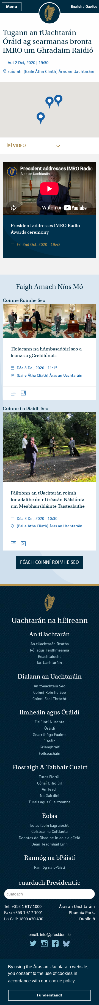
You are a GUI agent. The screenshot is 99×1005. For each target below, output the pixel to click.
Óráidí (49, 728)
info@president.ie (55, 934)
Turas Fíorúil (50, 776)
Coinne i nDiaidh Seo (25, 408)
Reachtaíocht (49, 656)
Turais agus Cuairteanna (49, 801)
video (16, 145)
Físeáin (49, 740)
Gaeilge (91, 6)
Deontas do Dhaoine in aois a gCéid (49, 837)
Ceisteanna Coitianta (49, 831)
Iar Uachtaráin (49, 662)
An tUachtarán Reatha (50, 643)
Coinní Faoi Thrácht (49, 698)
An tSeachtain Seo (49, 686)
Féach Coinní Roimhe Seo (49, 562)
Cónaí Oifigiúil (49, 782)
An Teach (49, 789)
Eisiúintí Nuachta (49, 721)
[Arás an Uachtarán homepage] (49, 602)
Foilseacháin (49, 753)
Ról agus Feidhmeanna (49, 650)
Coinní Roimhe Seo (49, 692)
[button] (49, 102)
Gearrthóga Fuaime (50, 734)
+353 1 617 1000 (27, 906)
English (76, 6)
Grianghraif (49, 747)
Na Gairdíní (49, 795)
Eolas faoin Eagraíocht (49, 825)
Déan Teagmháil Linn (49, 844)
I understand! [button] (49, 995)
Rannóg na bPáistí (49, 867)
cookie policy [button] (62, 981)
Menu (11, 6)
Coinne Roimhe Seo (24, 300)
